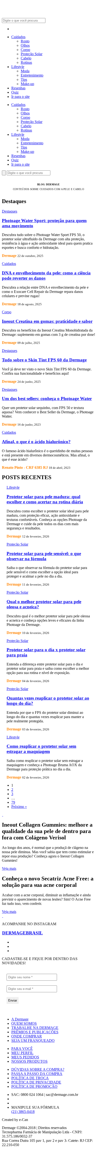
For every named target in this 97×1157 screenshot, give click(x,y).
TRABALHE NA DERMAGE (34, 1028)
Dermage (9, 256)
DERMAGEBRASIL (22, 932)
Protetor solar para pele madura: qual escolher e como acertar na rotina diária (45, 499)
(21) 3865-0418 (23, 1112)
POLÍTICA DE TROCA (30, 1078)
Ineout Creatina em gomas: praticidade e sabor (47, 321)
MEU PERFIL (22, 1053)
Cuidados (18, 37)
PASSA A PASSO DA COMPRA (36, 1074)
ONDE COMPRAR (26, 1036)
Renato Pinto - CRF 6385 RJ (25, 467)
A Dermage (19, 1019)
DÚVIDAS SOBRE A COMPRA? (37, 1069)
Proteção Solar (31, 54)
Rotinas (26, 62)
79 (13, 802)
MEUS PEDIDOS (25, 1057)
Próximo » (19, 807)
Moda (25, 71)
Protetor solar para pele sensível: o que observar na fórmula (44, 556)
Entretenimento (32, 75)
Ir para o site (20, 97)
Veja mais (9, 868)
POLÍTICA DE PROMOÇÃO (34, 1086)
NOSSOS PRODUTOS (29, 1061)
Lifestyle (17, 67)
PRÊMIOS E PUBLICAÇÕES (34, 1032)
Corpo (25, 50)
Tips (24, 79)
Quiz (15, 92)
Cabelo (26, 58)
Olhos (25, 45)
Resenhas (18, 88)
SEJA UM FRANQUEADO (33, 1041)
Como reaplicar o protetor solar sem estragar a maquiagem (41, 749)
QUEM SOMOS (24, 1023)
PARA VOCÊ (22, 1049)
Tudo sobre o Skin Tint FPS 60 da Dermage (44, 359)
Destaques (9, 211)
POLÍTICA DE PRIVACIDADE (36, 1082)
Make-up (27, 84)
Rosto (25, 41)
